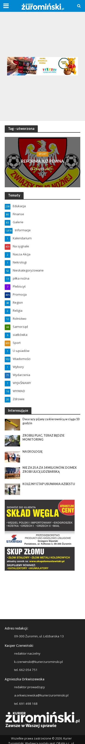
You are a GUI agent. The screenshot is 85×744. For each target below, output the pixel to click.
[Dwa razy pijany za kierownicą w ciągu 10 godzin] (12, 424)
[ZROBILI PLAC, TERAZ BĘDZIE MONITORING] (12, 440)
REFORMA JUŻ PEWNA (42, 161)
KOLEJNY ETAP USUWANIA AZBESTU (48, 484)
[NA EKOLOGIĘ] (12, 457)
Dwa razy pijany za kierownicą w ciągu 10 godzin (50, 421)
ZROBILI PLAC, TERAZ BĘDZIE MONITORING (43, 437)
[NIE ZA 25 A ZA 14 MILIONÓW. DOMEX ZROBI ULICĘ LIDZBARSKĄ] (12, 473)
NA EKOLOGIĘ (32, 451)
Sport (42, 154)
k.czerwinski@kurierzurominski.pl (38, 662)
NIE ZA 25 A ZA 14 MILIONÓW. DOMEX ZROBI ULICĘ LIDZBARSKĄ (49, 469)
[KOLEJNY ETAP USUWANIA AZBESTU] (12, 489)
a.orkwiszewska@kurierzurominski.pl (41, 695)
